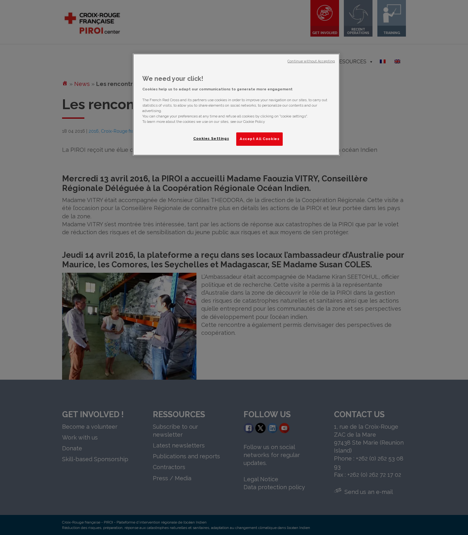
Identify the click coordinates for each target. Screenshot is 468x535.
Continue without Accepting (311, 61)
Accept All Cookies (259, 139)
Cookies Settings (211, 138)
